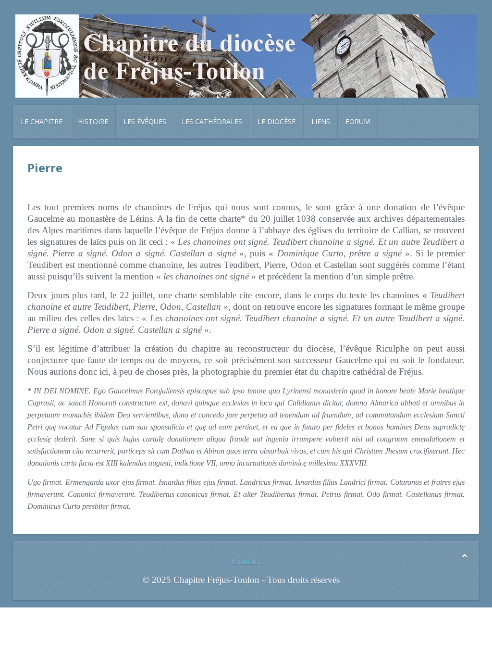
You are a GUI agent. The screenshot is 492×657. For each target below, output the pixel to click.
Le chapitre (41, 121)
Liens (320, 121)
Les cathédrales (212, 121)
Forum (357, 121)
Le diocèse (276, 121)
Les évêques (144, 121)
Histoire (93, 121)
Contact (246, 561)
